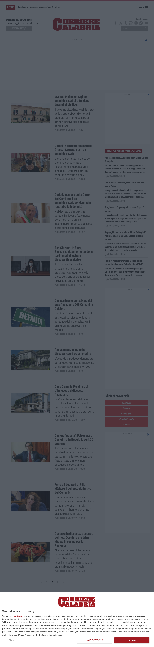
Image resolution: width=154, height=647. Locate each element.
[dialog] (77, 619)
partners (18, 616)
